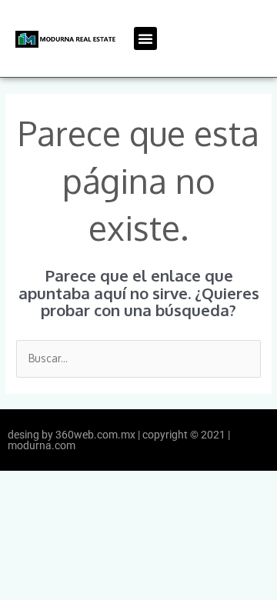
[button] (145, 38)
